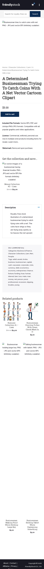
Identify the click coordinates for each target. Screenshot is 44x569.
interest (11, 276)
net (15, 279)
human (28, 273)
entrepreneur (21, 271)
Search (35, 14)
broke (25, 259)
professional (13, 282)
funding (17, 273)
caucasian (16, 265)
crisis (31, 265)
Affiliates (6, 566)
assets (19, 259)
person (20, 279)
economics (24, 268)
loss (20, 276)
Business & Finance (24, 251)
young (17, 285)
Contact (13, 563)
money (11, 279)
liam (16, 276)
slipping (30, 282)
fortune (11, 273)
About (5, 563)
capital (29, 262)
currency (11, 268)
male (25, 276)
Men (31, 253)
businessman (21, 262)
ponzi (26, 279)
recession (22, 282)
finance (30, 271)
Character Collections (17, 67)
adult (15, 259)
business (11, 262)
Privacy (14, 566)
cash (10, 265)
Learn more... (13, 142)
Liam (29, 67)
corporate (25, 265)
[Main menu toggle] (39, 5)
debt (17, 268)
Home (4, 67)
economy (12, 271)
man (29, 276)
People (11, 256)
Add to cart (9, 114)
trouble (11, 285)
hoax (23, 273)
